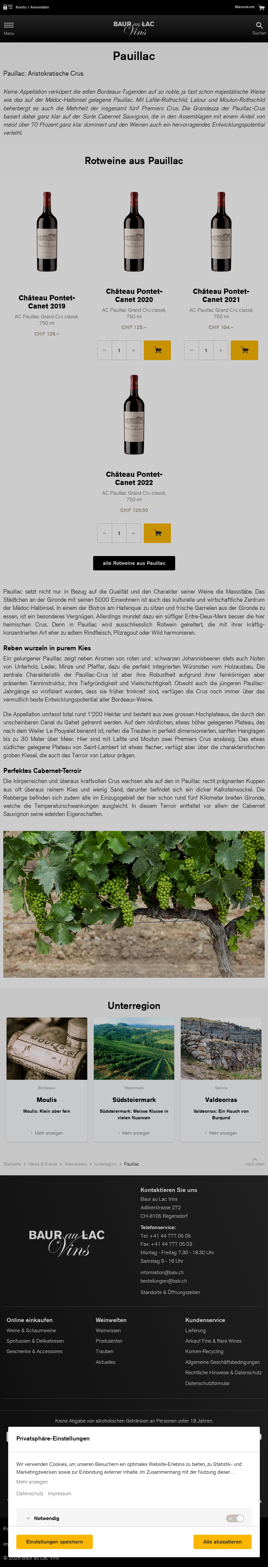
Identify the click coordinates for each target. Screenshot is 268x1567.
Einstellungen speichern (54, 1542)
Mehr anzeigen (32, 1481)
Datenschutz (29, 1493)
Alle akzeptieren (222, 1542)
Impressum (59, 1493)
